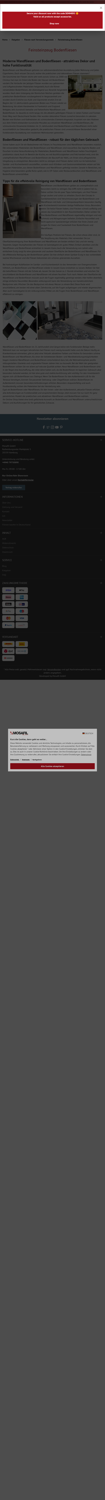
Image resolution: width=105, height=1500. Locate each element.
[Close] (101, 7)
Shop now (54, 23)
